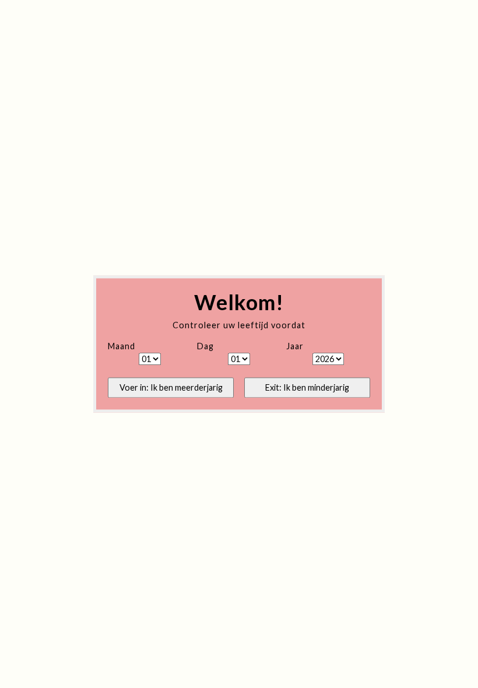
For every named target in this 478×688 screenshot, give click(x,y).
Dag (205, 347)
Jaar (295, 347)
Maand (121, 347)
